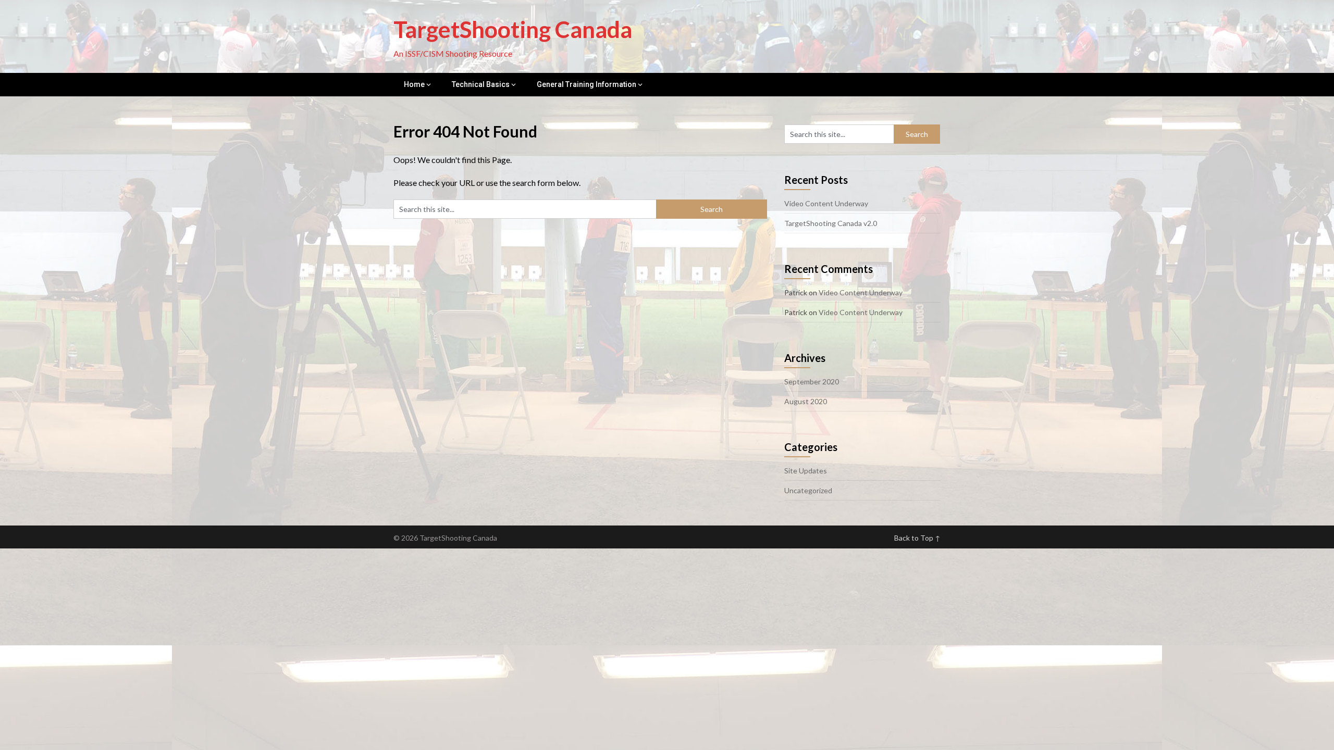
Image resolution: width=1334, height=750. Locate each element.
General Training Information (586, 84)
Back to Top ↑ (917, 537)
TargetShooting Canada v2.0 (830, 223)
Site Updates (805, 470)
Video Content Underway (826, 203)
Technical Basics (481, 84)
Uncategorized (808, 490)
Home (414, 84)
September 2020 (811, 381)
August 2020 (805, 401)
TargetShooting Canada (512, 29)
